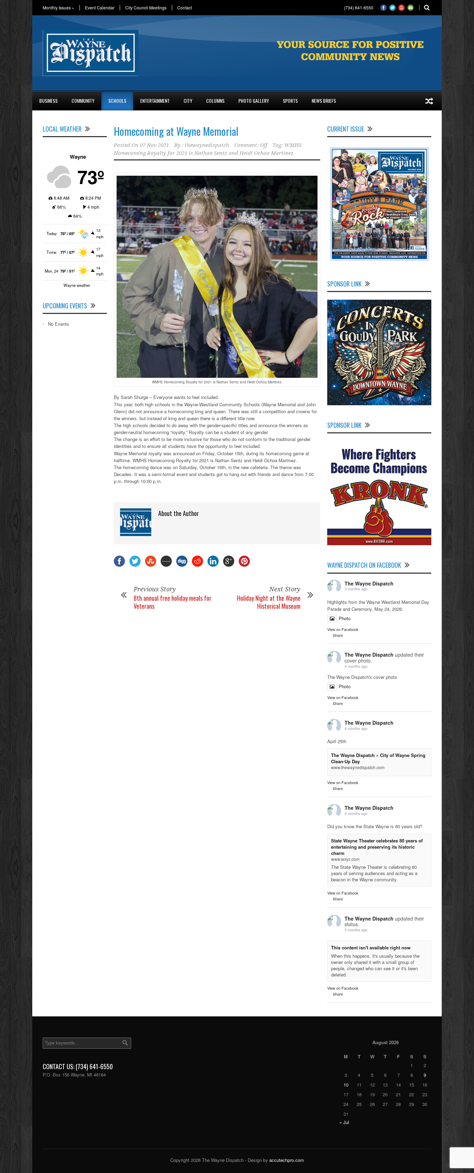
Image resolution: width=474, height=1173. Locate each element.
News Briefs (324, 100)
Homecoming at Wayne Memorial (176, 131)
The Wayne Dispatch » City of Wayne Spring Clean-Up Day (378, 758)
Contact (184, 7)
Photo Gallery (253, 100)
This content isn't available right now (370, 947)
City (188, 100)
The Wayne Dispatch (369, 583)
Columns (215, 100)
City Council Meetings (146, 7)
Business (48, 100)
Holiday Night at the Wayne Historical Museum (269, 601)
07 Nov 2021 (154, 145)
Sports (290, 100)
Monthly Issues (58, 7)
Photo (344, 618)
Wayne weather (77, 285)
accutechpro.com (286, 1160)
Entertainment (155, 100)
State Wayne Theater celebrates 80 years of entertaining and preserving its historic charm (377, 846)
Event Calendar (100, 7)
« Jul (344, 1122)
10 (346, 1084)
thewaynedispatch (207, 145)
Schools (117, 100)
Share (338, 635)
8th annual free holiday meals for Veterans (172, 601)
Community (82, 100)
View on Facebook (342, 629)
